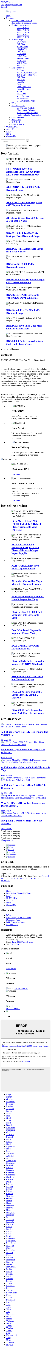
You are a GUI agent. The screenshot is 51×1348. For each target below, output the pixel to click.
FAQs (8, 131)
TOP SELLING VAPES (22, 20)
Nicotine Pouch (23, 98)
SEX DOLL (17, 122)
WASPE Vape (22, 49)
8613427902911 (16, 944)
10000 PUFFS (23, 27)
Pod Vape (21, 70)
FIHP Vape (21, 61)
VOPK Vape (22, 63)
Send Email (11, 968)
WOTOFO (21, 94)
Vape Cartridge (23, 96)
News (8, 134)
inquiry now (6, 873)
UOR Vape (21, 51)
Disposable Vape (18, 68)
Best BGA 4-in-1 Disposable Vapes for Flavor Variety (24, 250)
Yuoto (19, 91)
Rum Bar (20, 82)
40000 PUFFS (23, 35)
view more (16, 474)
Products (9, 18)
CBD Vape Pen (18, 117)
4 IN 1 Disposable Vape (26, 75)
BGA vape (21, 42)
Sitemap (12, 878)
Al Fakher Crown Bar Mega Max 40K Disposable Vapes (24, 204)
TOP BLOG (33, 878)
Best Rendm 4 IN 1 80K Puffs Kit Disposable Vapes (27, 678)
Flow (19, 84)
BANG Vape (22, 46)
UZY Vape (21, 53)
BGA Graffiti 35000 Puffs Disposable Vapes (20, 265)
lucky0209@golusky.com (22, 942)
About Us (10, 129)
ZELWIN (21, 79)
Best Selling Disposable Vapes (24, 23)
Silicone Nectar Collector (27, 112)
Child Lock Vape (24, 87)
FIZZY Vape (22, 56)
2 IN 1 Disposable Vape (26, 72)
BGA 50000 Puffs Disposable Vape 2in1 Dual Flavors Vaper (24, 342)
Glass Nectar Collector (26, 110)
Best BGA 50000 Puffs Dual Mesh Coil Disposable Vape (24, 327)
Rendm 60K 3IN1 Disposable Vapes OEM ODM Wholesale (25, 281)
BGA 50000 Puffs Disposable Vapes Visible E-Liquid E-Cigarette (27, 694)
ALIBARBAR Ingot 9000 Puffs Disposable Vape (23, 188)
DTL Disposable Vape (26, 101)
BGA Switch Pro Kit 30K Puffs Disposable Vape (22, 311)
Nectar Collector (18, 105)
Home (8, 16)
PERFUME (16, 120)
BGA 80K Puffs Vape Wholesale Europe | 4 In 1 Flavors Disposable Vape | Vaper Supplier (25, 549)
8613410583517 (21, 988)
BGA (14, 103)
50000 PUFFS (23, 37)
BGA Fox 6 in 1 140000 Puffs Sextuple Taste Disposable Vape (23, 234)
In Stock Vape (17, 39)
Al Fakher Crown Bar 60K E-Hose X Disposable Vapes (25, 219)
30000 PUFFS (23, 32)
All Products (22, 878)
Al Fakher (21, 65)
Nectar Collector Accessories (29, 115)
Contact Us (11, 136)
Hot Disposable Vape (20, 25)
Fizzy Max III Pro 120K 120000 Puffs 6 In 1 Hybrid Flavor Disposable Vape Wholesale (26, 525)
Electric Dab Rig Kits (26, 108)
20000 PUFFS (23, 30)
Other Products (18, 124)
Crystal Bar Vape (24, 89)
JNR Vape (21, 44)
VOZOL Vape (23, 58)
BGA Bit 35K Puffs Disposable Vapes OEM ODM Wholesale (22, 296)
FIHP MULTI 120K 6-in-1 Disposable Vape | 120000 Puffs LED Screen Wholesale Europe (23, 171)
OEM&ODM (12, 127)
